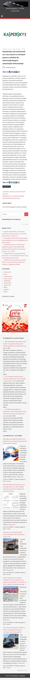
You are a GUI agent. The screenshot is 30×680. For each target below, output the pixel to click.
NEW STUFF (7, 285)
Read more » (20, 477)
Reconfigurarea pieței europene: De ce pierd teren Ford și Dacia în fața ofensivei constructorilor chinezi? (15, 441)
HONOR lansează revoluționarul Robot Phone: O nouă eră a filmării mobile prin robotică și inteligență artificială (14, 262)
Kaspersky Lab (6, 186)
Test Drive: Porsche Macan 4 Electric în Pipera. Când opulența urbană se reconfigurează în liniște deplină (14, 630)
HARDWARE (7, 281)
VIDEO (5, 292)
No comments (16, 49)
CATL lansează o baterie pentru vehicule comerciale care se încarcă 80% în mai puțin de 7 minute (14, 379)
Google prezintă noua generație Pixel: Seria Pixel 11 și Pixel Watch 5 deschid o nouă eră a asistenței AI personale (15, 256)
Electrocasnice (8, 279)
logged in (12, 207)
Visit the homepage (25, 224)
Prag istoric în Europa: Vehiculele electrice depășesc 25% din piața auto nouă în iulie (13, 534)
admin (13, 67)
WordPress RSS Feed (24, 670)
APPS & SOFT (7, 272)
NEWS (23, 49)
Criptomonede (8, 276)
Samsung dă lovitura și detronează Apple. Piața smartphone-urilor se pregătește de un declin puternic (15, 240)
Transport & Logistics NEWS (14, 338)
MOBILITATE (7, 283)
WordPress (15, 675)
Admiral (23, 675)
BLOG (5, 274)
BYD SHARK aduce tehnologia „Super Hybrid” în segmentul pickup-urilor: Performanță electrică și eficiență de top (14, 344)
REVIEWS (6, 289)
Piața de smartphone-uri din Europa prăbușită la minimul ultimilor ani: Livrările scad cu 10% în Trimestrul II (14, 234)
